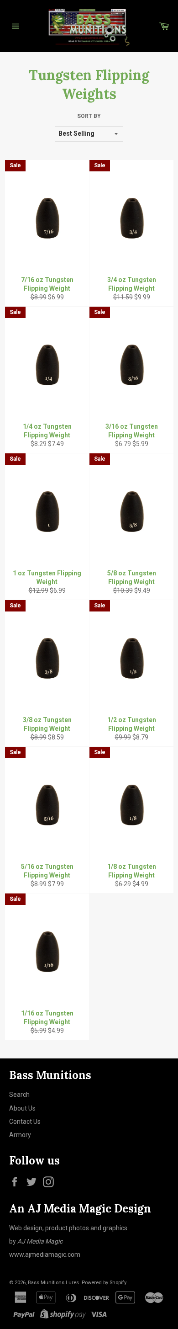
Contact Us (25, 1121)
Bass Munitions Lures (53, 1283)
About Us (22, 1108)
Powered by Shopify (104, 1283)
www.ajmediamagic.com (44, 1254)
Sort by (89, 116)
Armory (20, 1134)
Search (19, 1094)
